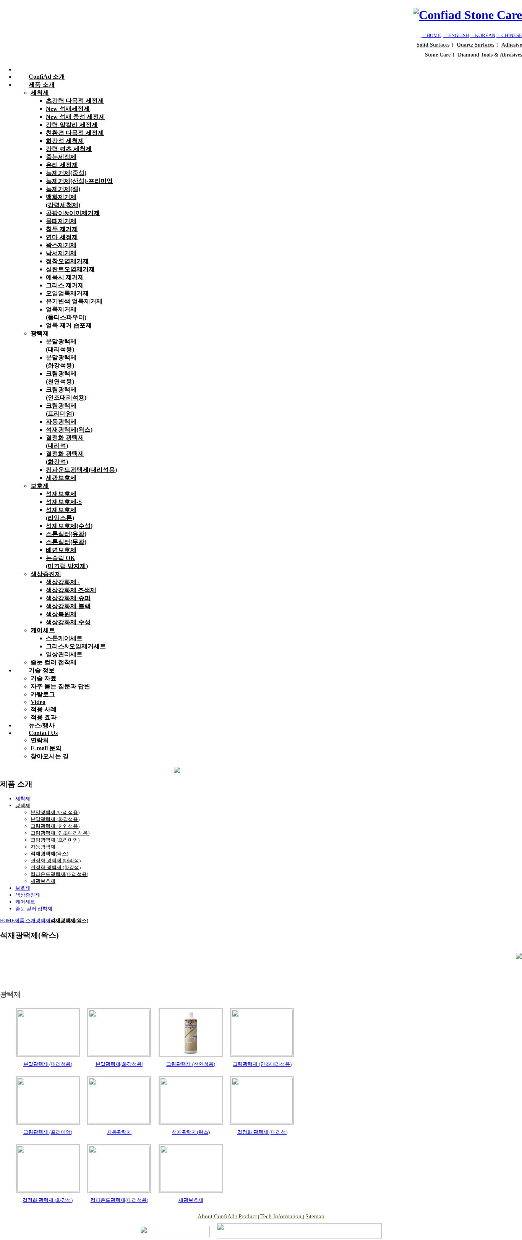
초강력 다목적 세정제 (75, 100)
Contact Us (43, 733)
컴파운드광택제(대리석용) (81, 469)
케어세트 (43, 630)
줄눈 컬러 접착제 (33, 908)
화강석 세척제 (65, 141)
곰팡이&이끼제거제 (73, 213)
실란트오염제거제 (70, 269)
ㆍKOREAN (482, 35)
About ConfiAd (217, 1216)
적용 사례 (44, 709)
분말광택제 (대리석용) (55, 812)
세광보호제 (61, 477)
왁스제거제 (61, 245)
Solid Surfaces (433, 45)
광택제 (40, 333)
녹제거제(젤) (63, 189)
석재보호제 (61, 493)
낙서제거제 (61, 253)
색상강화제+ (63, 582)
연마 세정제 (62, 237)
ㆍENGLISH (456, 35)
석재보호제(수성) (69, 526)
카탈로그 (43, 694)
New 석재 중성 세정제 (75, 116)
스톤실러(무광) (66, 542)
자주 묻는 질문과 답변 (60, 686)
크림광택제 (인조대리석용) (60, 833)
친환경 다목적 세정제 (75, 133)
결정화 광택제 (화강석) (56, 867)
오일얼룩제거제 (67, 293)
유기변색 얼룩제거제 (74, 301)
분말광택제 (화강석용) (55, 819)
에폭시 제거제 (65, 277)
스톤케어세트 (64, 638)
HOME (7, 920)
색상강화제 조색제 (71, 590)
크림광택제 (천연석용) (55, 826)
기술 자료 (44, 678)
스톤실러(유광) (66, 534)
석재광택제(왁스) (69, 429)
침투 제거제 (62, 229)
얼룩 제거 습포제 (69, 325)
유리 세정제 (62, 165)
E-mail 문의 (46, 748)
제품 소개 (42, 84)
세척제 (40, 92)
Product (247, 1216)
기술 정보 (42, 670)
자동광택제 (61, 421)
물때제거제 (61, 221)
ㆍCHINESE (509, 35)
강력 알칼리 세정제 (72, 124)
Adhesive (511, 45)
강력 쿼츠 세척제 (69, 149)
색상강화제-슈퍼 (68, 598)
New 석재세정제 (68, 108)
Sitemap (314, 1216)
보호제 (40, 485)
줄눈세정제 (61, 157)
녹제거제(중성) (66, 173)
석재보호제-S (64, 502)
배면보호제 (61, 550)
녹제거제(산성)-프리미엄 (79, 181)
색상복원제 (61, 614)
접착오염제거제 (67, 261)
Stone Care (438, 55)
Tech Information (281, 1216)
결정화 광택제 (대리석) (56, 860)
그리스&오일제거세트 (76, 646)
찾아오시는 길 (50, 756)
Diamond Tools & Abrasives (490, 55)
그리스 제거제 (65, 285)
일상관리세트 (64, 654)
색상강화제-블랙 (68, 606)
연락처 (40, 740)
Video (38, 702)
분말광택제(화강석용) (119, 1064)
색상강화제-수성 (68, 622)
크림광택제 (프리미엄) (55, 840)
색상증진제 (46, 574)
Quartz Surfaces (475, 45)
